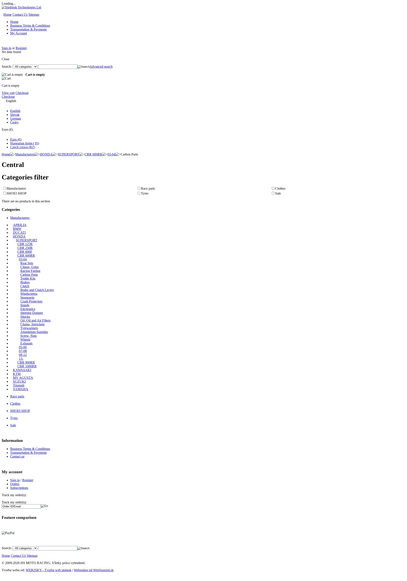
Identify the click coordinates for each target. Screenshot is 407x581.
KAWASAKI (22, 370)
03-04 (111, 154)
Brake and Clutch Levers (37, 290)
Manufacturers (25, 154)
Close (5, 59)
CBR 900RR (26, 362)
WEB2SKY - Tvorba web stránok (48, 570)
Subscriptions (19, 488)
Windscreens (28, 293)
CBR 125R (25, 244)
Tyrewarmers (29, 328)
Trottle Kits (27, 278)
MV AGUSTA (23, 377)
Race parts (148, 188)
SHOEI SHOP (16, 193)
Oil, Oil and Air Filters (35, 320)
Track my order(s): (14, 502)
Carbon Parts (29, 274)
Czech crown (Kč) (22, 147)
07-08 (23, 351)
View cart (8, 93)
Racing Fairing (30, 271)
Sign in (6, 48)
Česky (14, 122)
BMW (17, 229)
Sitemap (33, 14)
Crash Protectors (31, 301)
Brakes (25, 282)
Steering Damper (31, 313)
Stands (24, 305)
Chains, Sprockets (32, 324)
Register (21, 48)
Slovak (15, 114)
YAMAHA (20, 389)
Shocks (25, 316)
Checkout (21, 93)
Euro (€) (15, 139)
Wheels (25, 339)
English (15, 111)
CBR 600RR (93, 154)
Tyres (144, 193)
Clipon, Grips (29, 267)
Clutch (24, 286)
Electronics (27, 309)
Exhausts (26, 343)
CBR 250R (25, 248)
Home (7, 14)
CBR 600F (24, 251)
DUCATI (19, 232)
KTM (17, 374)
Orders (14, 484)
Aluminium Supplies (34, 332)
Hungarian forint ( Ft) (24, 143)
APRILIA (19, 225)
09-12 (23, 355)
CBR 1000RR (27, 366)
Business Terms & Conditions (30, 25)
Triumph (18, 385)
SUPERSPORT (68, 154)
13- (21, 358)
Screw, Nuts (28, 335)
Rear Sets (26, 263)
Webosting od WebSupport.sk (94, 570)
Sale (278, 193)
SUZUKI (19, 381)
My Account (18, 33)
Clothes (280, 188)
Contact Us (20, 14)
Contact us (17, 456)
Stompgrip (27, 297)
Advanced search (101, 66)
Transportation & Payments (28, 29)
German (15, 118)
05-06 (23, 347)
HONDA (46, 154)
